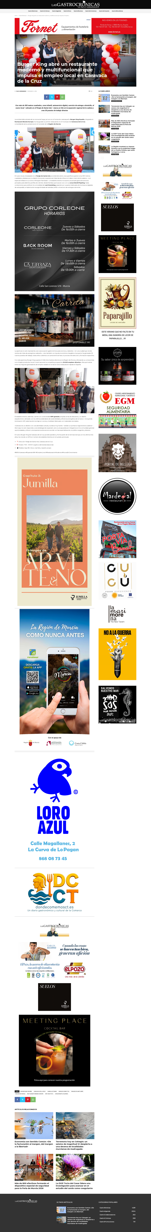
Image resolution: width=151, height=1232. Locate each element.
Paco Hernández (21, 91)
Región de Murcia (20, 1093)
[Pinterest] (57, 97)
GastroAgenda (18, 1180)
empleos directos (64, 1091)
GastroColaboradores (20, 1138)
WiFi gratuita (49, 1093)
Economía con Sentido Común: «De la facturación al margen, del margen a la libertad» (34, 1144)
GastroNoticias (22, 15)
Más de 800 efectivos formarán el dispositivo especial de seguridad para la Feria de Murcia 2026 (32, 1185)
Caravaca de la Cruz (40, 1091)
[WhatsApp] (62, 97)
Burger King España (26, 1091)
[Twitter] (52, 97)
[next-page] (102, 158)
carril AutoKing (52, 1091)
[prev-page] (100, 158)
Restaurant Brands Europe (35, 1093)
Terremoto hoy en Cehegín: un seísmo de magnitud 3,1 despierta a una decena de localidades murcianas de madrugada (74, 1145)
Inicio (16, 15)
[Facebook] (46, 97)
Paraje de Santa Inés (77, 1091)
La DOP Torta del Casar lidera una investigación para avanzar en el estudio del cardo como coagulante (74, 1185)
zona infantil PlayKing (61, 1093)
